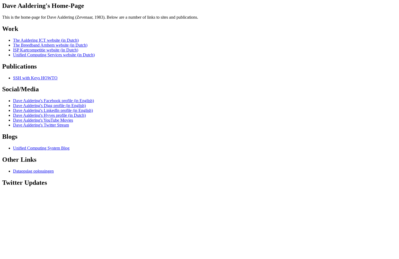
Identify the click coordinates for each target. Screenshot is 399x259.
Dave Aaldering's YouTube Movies (43, 120)
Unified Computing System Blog (41, 148)
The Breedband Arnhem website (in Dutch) (50, 45)
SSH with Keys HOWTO (35, 78)
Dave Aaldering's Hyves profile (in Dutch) (49, 115)
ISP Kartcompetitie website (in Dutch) (45, 50)
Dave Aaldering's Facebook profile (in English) (53, 100)
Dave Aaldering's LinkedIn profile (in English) (53, 110)
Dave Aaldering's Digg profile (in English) (49, 105)
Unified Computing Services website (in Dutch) (54, 55)
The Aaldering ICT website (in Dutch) (46, 40)
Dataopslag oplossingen (33, 171)
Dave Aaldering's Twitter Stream (41, 125)
